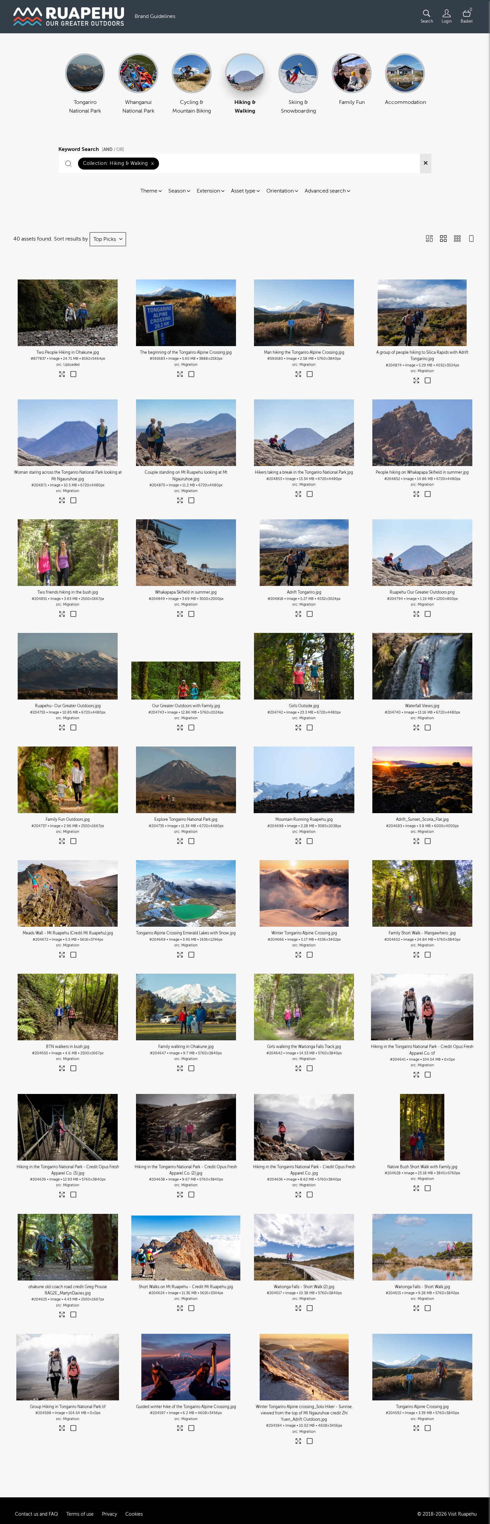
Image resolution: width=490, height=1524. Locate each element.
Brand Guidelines (155, 16)
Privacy (109, 1514)
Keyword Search (91, 148)
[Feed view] (471, 239)
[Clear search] (425, 163)
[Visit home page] (68, 16)
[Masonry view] (429, 239)
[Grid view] (443, 239)
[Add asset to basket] (73, 374)
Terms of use (80, 1514)
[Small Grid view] (457, 239)
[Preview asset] (67, 312)
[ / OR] (113, 149)
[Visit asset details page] (62, 375)
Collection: (118, 163)
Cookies (134, 1514)
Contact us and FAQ (36, 1514)
